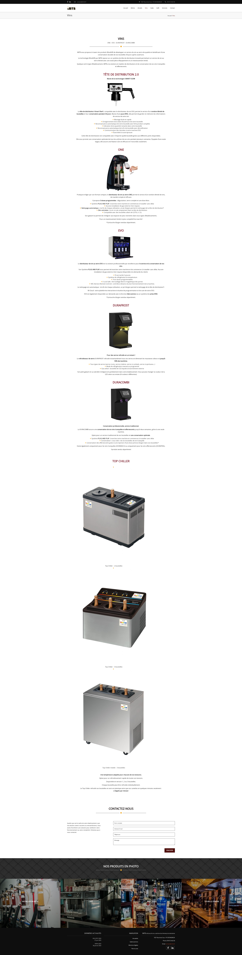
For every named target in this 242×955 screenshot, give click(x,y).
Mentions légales (133, 945)
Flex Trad (151, 901)
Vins (146, 8)
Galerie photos (134, 942)
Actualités (135, 938)
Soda (152, 8)
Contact (172, 8)
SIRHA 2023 (98, 944)
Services (164, 8)
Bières (133, 8)
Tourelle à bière (211, 901)
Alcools (140, 8)
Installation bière (30, 901)
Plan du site (134, 948)
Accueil (125, 8)
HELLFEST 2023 (97, 938)
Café (157, 8)
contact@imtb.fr (170, 944)
